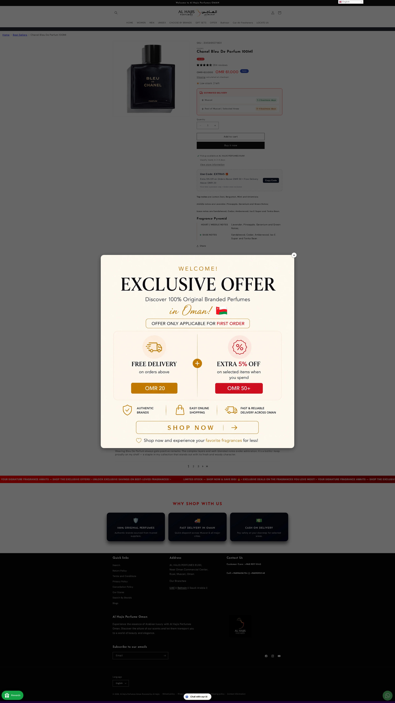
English (346, 2)
